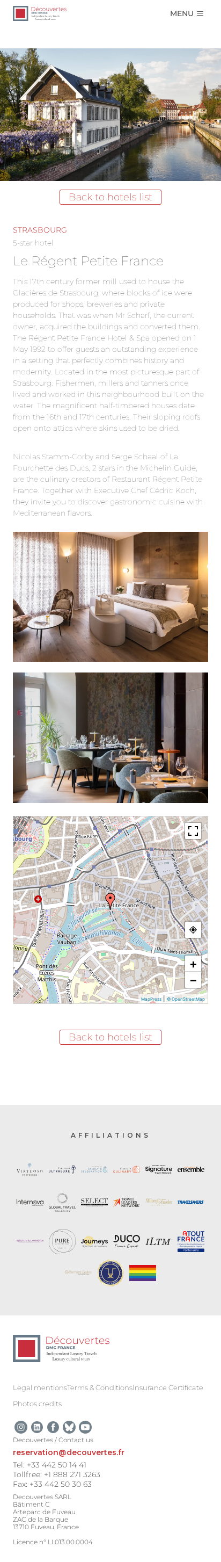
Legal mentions (40, 1387)
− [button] (193, 980)
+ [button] (193, 964)
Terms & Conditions (99, 1387)
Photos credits (37, 1403)
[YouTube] (85, 1427)
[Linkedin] (37, 1427)
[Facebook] (53, 1427)
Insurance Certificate (167, 1387)
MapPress (151, 999)
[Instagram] (21, 1427)
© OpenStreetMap (186, 999)
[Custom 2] (69, 1427)
